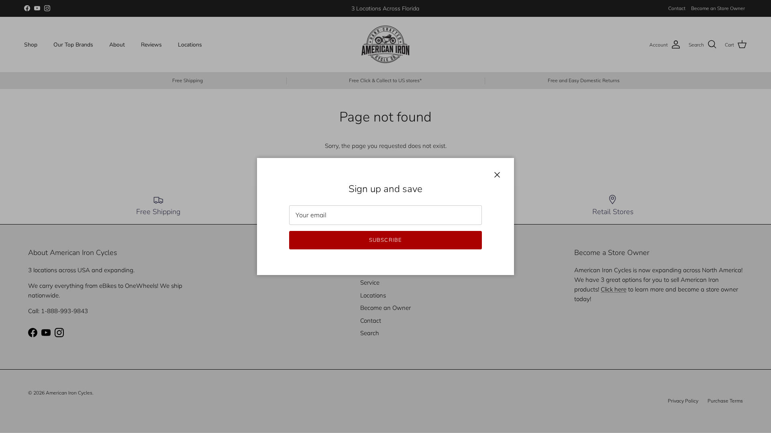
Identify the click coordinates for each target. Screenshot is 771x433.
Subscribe (385, 240)
